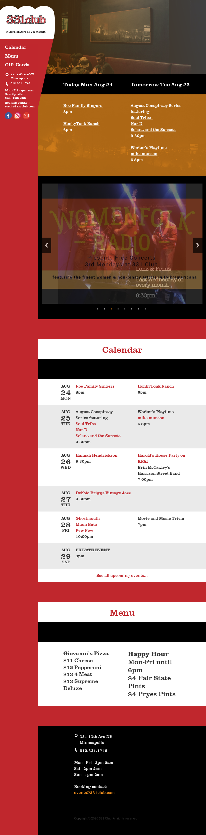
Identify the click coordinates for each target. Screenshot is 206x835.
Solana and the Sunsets (153, 129)
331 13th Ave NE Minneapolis (22, 76)
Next (197, 245)
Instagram (17, 115)
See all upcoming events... (122, 575)
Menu (11, 55)
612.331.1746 (20, 83)
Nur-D (136, 123)
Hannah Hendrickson (96, 455)
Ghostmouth (88, 518)
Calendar (15, 47)
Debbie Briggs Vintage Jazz (103, 492)
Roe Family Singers (83, 105)
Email (26, 115)
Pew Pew (84, 530)
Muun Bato (86, 524)
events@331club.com (20, 106)
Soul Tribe (142, 117)
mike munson (144, 153)
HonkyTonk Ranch (81, 123)
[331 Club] (31, 25)
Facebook (8, 115)
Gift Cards (17, 64)
